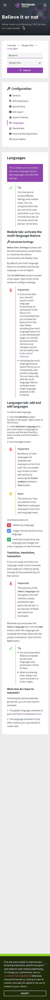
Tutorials (11, 45)
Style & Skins (18, 106)
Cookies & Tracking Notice (17, 975)
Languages (12, 48)
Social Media (19, 139)
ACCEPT (25, 993)
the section (31, 713)
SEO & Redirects (20, 100)
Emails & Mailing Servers (25, 133)
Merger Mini (28, 45)
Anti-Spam (17, 111)
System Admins (20, 117)
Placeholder (18, 128)
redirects (24, 356)
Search (27, 70)
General (16, 95)
